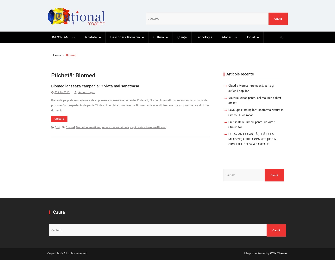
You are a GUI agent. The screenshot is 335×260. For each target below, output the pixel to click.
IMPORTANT (61, 37)
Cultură (158, 37)
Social (250, 37)
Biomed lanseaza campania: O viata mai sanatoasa (95, 86)
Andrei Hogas (86, 92)
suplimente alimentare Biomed (148, 127)
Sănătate (90, 37)
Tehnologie (204, 37)
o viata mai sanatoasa (115, 127)
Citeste (59, 118)
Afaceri (227, 37)
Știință (182, 37)
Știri (57, 127)
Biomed (70, 127)
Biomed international (88, 127)
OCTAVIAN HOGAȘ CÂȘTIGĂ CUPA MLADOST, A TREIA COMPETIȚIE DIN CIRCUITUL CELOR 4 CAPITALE (252, 139)
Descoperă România (125, 37)
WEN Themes (279, 253)
